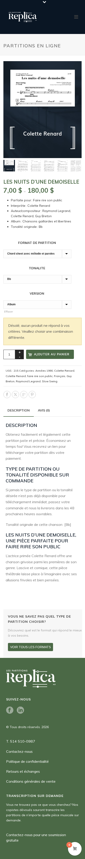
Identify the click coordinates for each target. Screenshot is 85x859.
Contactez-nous (19, 751)
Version (37, 293)
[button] (72, 70)
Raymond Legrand (28, 381)
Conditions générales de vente (31, 781)
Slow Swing (49, 381)
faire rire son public (40, 376)
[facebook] (9, 710)
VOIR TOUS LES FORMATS (30, 647)
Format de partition (37, 243)
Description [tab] (18, 410)
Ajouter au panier (51, 354)
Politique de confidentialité (27, 761)
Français (59, 376)
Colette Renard (64, 370)
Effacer (8, 311)
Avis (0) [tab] (44, 410)
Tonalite (37, 268)
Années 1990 (44, 370)
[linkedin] (20, 710)
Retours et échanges (23, 771)
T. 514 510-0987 (20, 741)
